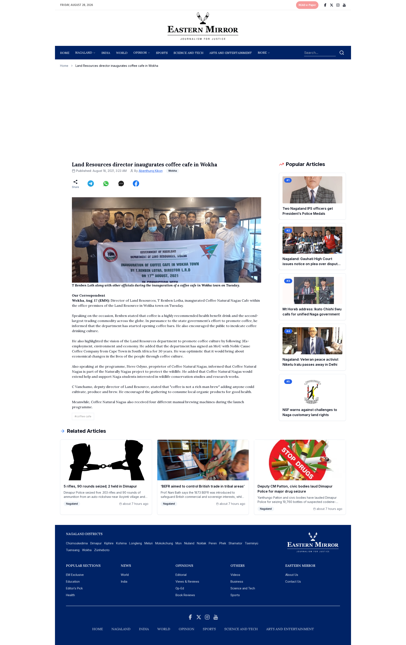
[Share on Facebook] (136, 183)
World (122, 53)
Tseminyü (251, 543)
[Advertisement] (203, 114)
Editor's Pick (74, 588)
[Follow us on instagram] (338, 5)
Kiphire (109, 543)
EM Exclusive (75, 575)
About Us (291, 575)
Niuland (189, 543)
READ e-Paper (307, 5)
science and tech (188, 53)
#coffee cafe (83, 416)
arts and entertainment (230, 53)
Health (70, 595)
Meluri (148, 543)
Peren (213, 543)
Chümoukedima (77, 543)
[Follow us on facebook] (325, 5)
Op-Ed (180, 588)
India (106, 53)
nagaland (83, 53)
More (262, 53)
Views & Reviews (187, 581)
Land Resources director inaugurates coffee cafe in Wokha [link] (116, 65)
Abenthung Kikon (151, 171)
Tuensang (73, 550)
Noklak (201, 543)
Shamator (235, 543)
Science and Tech (242, 588)
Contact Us (293, 581)
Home (64, 53)
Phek (222, 543)
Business (236, 581)
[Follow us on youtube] (344, 5)
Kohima (121, 543)
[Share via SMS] (121, 183)
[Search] (341, 52)
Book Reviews (185, 595)
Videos (235, 575)
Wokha (87, 550)
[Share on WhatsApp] (106, 183)
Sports (235, 595)
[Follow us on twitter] (331, 5)
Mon (179, 543)
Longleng (135, 543)
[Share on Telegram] (91, 183)
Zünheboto (102, 550)
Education (73, 581)
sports (162, 53)
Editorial (181, 575)
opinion (140, 53)
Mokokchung (164, 543)
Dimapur (96, 543)
